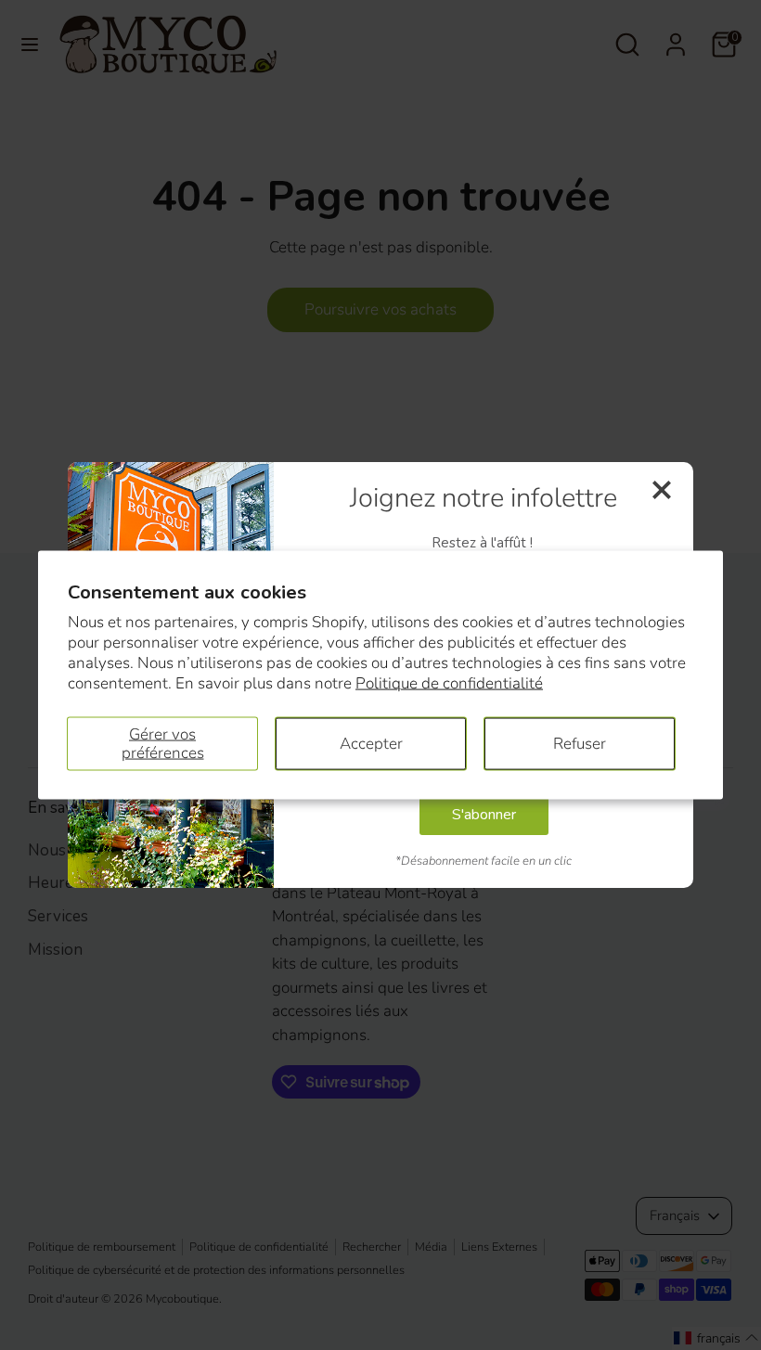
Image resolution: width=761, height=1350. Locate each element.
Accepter (371, 742)
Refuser (579, 742)
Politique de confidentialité (449, 683)
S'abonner (484, 814)
